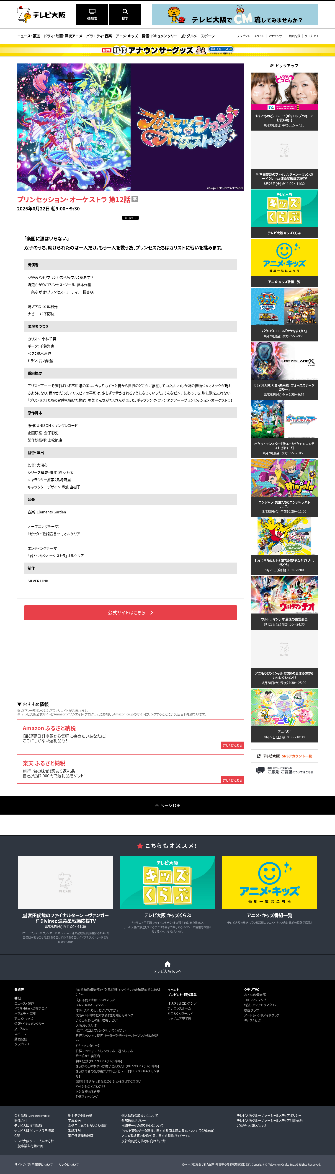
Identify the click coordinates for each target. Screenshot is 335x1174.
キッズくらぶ (252, 1020)
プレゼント (243, 36)
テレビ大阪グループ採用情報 (34, 1130)
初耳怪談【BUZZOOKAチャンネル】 (99, 1061)
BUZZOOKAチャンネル (91, 1004)
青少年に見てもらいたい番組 (87, 1125)
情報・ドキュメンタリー (29, 1023)
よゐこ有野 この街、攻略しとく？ (97, 1020)
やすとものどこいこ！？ (91, 1086)
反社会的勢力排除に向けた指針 (143, 1141)
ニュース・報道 (24, 1003)
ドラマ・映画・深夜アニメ (30, 1008)
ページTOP (170, 805)
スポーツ (20, 1033)
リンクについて (69, 1164)
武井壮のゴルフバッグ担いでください (101, 1030)
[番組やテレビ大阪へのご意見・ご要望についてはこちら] (284, 776)
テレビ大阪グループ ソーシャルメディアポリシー (269, 1115)
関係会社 (20, 1120)
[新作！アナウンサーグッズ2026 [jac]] (167, 50)
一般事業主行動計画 (28, 1146)
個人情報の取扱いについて (139, 1115)
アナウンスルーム (179, 1008)
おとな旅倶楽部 (255, 994)
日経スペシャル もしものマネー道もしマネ (104, 1050)
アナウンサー (276, 36)
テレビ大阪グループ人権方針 (34, 1141)
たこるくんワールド (180, 1013)
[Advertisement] (130, 664)
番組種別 (74, 1130)
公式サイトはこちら (126, 612)
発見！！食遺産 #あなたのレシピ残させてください (108, 1081)
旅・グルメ (21, 1028)
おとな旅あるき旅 (88, 1091)
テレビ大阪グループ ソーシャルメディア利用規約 (270, 1120)
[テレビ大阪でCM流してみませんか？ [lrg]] (235, 23)
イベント (259, 36)
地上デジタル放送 (80, 1115)
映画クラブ (251, 1010)
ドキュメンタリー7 (88, 1045)
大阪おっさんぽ (86, 1025)
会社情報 (32, 1115)
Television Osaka (278, 1164)
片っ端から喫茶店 (88, 1055)
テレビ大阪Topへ (167, 971)
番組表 (19, 989)
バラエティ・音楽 (25, 1013)
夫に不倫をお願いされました (95, 999)
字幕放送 (74, 1120)
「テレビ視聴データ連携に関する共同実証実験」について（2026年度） (168, 1130)
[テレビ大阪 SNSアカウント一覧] (284, 761)
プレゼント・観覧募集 (182, 994)
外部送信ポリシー (133, 1120)
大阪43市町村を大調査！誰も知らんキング (104, 1015)
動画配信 (295, 36)
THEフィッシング (87, 1096)
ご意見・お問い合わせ (251, 1125)
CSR (17, 1135)
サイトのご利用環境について (33, 1164)
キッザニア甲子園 (179, 1018)
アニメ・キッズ (23, 1018)
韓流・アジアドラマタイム (261, 1004)
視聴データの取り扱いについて (142, 1125)
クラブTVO (311, 36)
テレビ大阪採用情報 (28, 1125)
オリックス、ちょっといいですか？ (97, 1010)
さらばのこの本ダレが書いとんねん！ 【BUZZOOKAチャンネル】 (117, 1066)
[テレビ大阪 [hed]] (41, 14)
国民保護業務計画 (80, 1135)
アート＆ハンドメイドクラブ (262, 1015)
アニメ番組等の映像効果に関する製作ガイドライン (155, 1135)
